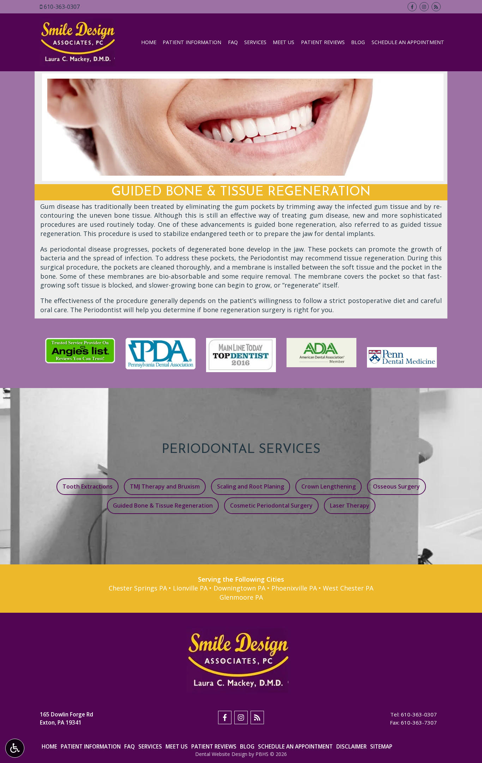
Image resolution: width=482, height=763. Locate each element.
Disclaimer (351, 746)
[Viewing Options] (14, 748)
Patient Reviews (323, 42)
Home (148, 42)
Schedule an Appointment (408, 42)
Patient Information (192, 42)
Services (255, 42)
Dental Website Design (221, 754)
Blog (358, 42)
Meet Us (283, 42)
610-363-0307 (62, 7)
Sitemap (381, 746)
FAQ (233, 42)
